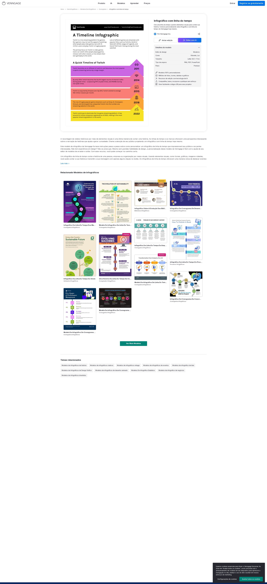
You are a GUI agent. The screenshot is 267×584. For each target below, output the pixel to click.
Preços (147, 3)
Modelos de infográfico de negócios (171, 370)
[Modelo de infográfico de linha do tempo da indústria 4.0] (151, 267)
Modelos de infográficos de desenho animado (111, 370)
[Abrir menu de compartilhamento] (199, 34)
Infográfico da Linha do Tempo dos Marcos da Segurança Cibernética (80, 225)
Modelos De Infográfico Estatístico (143, 370)
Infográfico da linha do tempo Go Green (79, 279)
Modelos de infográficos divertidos (74, 375)
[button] (165, 40)
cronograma (102, 9)
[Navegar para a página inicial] (11, 3)
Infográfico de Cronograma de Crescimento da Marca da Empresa (186, 299)
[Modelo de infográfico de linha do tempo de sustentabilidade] (115, 202)
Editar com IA (191, 40)
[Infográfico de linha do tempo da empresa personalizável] (151, 230)
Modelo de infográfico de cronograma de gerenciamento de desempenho (80, 332)
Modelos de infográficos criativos (101, 365)
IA (111, 3)
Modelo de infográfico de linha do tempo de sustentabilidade (115, 225)
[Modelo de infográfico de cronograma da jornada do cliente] (115, 298)
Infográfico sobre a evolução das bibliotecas (151, 208)
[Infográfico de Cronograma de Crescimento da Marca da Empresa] (186, 283)
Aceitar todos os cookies (251, 579)
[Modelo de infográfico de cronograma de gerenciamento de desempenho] (80, 309)
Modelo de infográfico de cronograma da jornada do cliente (115, 310)
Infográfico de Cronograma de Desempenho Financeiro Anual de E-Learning (186, 208)
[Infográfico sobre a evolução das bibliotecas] (151, 193)
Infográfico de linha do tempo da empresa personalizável (151, 245)
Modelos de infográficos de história (74, 365)
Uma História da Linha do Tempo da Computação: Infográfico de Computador (115, 279)
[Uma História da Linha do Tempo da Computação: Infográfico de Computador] (115, 255)
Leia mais (64, 163)
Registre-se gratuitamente (251, 3)
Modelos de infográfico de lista (183, 365)
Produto (101, 3)
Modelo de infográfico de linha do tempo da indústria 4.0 (151, 282)
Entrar (232, 3)
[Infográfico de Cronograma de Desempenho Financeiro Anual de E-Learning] (186, 193)
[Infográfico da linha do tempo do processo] (186, 239)
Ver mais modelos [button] (133, 343)
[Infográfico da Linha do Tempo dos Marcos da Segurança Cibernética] (80, 202)
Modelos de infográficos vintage (128, 365)
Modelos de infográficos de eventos (156, 365)
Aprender (134, 3)
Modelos (121, 3)
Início (62, 9)
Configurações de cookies (227, 579)
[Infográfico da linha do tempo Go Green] (80, 255)
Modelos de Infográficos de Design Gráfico (77, 370)
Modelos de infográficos (88, 9)
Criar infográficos (72, 9)
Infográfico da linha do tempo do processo (186, 262)
